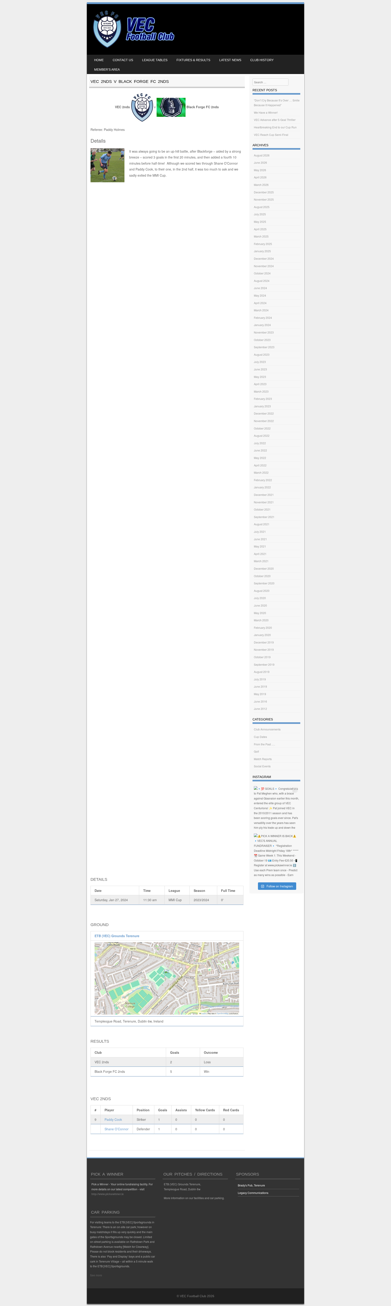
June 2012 (260, 709)
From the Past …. (264, 744)
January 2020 (262, 635)
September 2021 (264, 517)
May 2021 (260, 546)
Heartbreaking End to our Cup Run (275, 127)
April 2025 (260, 229)
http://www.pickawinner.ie (107, 1194)
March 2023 (261, 391)
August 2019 (261, 672)
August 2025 (261, 207)
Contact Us (123, 60)
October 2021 (262, 509)
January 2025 (262, 251)
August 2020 (261, 591)
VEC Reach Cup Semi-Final (271, 135)
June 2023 (260, 369)
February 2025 (263, 244)
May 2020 (260, 613)
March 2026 (261, 185)
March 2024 (261, 310)
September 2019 (264, 664)
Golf (256, 751)
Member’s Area (107, 69)
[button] (167, 973)
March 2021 (261, 561)
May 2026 (260, 170)
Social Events (262, 766)
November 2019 (264, 649)
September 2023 (264, 347)
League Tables (154, 60)
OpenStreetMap (223, 1013)
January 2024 (262, 325)
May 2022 (260, 458)
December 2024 (264, 258)
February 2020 (263, 627)
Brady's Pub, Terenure (251, 1185)
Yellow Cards (205, 1110)
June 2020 (260, 605)
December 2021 (264, 495)
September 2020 (264, 583)
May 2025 (260, 221)
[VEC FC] (133, 48)
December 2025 (264, 192)
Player (109, 1110)
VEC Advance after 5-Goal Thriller (275, 120)
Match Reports (263, 759)
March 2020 (261, 620)
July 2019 (260, 679)
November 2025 (264, 199)
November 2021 (264, 502)
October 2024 (262, 273)
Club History (262, 60)
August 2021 (261, 524)
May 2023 (260, 377)
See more (96, 1275)
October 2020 (262, 576)
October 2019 (262, 657)
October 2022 (262, 428)
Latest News (230, 60)
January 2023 (262, 406)
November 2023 (264, 332)
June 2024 (260, 288)
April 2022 (260, 465)
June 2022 (260, 450)
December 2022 (264, 413)
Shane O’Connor (117, 1129)
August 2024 (261, 281)
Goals (162, 1110)
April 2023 (260, 384)
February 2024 (263, 317)
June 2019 (260, 686)
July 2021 (260, 531)
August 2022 (261, 435)
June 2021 (260, 539)
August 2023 (261, 354)
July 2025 (260, 214)
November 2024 (264, 266)
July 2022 (260, 443)
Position (143, 1110)
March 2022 (261, 472)
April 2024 (260, 303)
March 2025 (261, 236)
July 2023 (260, 362)
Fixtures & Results (193, 60)
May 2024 (260, 295)
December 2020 (264, 568)
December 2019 (264, 642)
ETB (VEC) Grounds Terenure (117, 936)
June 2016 (260, 701)
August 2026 (261, 155)
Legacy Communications (253, 1193)
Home (99, 60)
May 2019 (260, 694)
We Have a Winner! (266, 112)
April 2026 (260, 177)
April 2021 (260, 554)
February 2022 (263, 480)
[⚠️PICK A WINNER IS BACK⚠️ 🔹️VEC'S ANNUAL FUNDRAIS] (276, 856)
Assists (181, 1110)
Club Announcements (267, 729)
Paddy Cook (113, 1119)
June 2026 (260, 162)
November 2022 (264, 421)
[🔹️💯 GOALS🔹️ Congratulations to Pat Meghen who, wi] (276, 808)
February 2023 (263, 399)
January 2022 (262, 487)
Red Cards (231, 1110)
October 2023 (262, 340)
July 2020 (260, 598)
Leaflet (203, 1013)
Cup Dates (260, 737)
